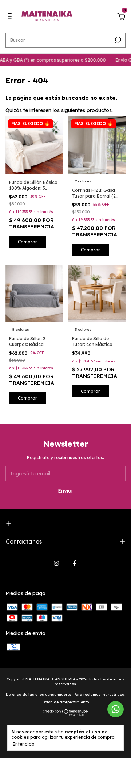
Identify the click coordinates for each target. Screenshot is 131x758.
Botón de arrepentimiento (66, 702)
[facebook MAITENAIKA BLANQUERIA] (75, 563)
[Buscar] (117, 40)
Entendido (24, 744)
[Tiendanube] (65, 714)
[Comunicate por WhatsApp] (115, 709)
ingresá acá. (113, 694)
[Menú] (11, 17)
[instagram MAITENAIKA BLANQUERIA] (56, 563)
